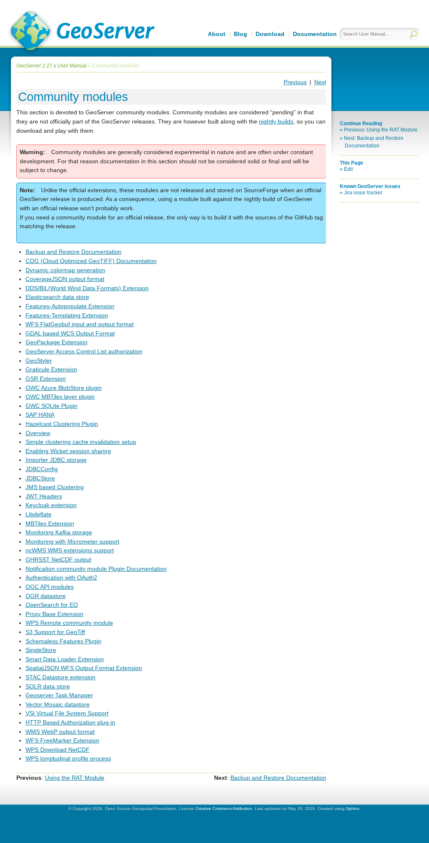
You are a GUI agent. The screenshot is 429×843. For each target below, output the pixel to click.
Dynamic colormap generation (65, 270)
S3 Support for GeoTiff (55, 632)
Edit (348, 169)
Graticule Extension (51, 369)
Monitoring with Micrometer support (72, 541)
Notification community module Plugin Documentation (96, 568)
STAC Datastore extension (61, 677)
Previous (295, 82)
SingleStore (41, 650)
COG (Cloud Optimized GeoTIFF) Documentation (91, 261)
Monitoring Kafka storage (59, 532)
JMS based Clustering (55, 487)
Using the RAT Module (74, 777)
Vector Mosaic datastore (58, 704)
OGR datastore (46, 596)
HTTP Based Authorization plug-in (70, 722)
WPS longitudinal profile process (68, 758)
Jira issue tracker (363, 193)
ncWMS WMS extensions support (70, 550)
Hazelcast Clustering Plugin (62, 423)
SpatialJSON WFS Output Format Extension (84, 668)
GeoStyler (39, 360)
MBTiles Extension (50, 523)
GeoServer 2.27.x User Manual (51, 66)
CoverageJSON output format (65, 279)
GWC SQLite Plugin (52, 405)
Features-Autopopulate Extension (70, 306)
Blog (240, 34)
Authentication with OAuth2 (61, 577)
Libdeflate (39, 514)
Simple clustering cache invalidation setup (81, 441)
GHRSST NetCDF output (58, 559)
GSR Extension (46, 378)
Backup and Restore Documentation (73, 251)
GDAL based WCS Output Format (70, 333)
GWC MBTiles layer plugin (60, 396)
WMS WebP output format (60, 731)
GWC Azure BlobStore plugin (64, 387)
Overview (38, 433)
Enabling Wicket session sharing (68, 451)
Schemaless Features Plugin (63, 641)
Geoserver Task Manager (59, 695)
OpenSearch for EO (52, 604)
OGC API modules (50, 586)
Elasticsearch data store (57, 297)
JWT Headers (44, 496)
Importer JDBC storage (56, 459)
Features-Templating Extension (67, 315)
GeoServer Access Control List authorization (84, 351)
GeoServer (81, 31)
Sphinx (352, 808)
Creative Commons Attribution (223, 808)
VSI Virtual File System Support (67, 713)
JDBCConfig (42, 469)
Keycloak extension (51, 505)
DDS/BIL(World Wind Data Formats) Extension (87, 288)
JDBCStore (40, 478)
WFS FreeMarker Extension (62, 740)
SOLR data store (48, 686)
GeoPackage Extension (57, 342)
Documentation (315, 34)
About (216, 34)
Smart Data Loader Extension (65, 659)
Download (270, 34)
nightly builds (276, 121)
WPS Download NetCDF (58, 749)
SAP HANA (40, 414)
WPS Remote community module (69, 622)
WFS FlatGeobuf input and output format (80, 324)
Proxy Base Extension (54, 614)
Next (320, 82)
